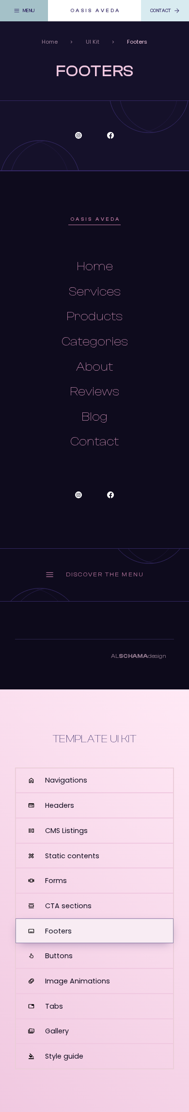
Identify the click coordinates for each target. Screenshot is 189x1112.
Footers (137, 42)
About (94, 367)
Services (95, 291)
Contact (94, 441)
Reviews (94, 391)
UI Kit (92, 42)
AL (138, 656)
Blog (95, 416)
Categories (95, 341)
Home (50, 42)
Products (94, 316)
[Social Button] (78, 135)
